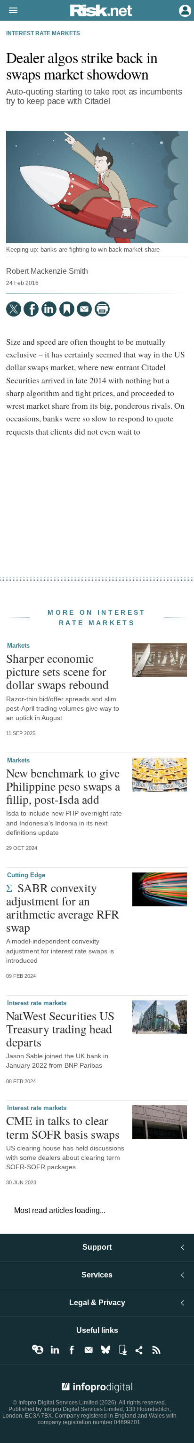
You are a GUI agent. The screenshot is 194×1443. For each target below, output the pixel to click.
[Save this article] (66, 309)
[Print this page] (102, 309)
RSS (156, 1350)
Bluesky (105, 1350)
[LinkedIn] (49, 309)
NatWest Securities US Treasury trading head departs (60, 1028)
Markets (18, 645)
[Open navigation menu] (9, 11)
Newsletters (88, 1350)
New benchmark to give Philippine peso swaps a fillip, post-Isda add (63, 786)
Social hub (139, 1350)
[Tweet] (13, 309)
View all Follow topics (37, 1350)
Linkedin (54, 1350)
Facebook (71, 1350)
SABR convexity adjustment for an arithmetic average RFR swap (62, 907)
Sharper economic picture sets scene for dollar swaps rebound (57, 671)
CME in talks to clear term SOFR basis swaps (63, 1127)
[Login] (184, 9)
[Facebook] (31, 309)
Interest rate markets (43, 33)
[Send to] (84, 309)
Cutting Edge (26, 875)
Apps (122, 1350)
